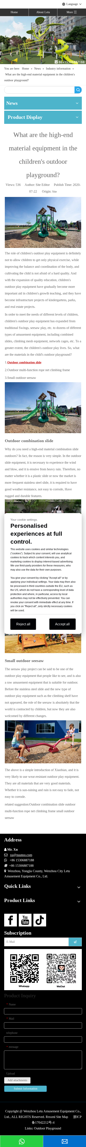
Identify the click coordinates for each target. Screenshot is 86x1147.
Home (14, 12)
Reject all (23, 624)
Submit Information (25, 1088)
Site (54, 191)
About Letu (43, 12)
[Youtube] (25, 920)
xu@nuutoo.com (21, 855)
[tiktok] (39, 920)
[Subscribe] (75, 942)
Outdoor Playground (47, 1128)
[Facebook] (10, 920)
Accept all (62, 624)
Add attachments (17, 1080)
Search (78, 89)
